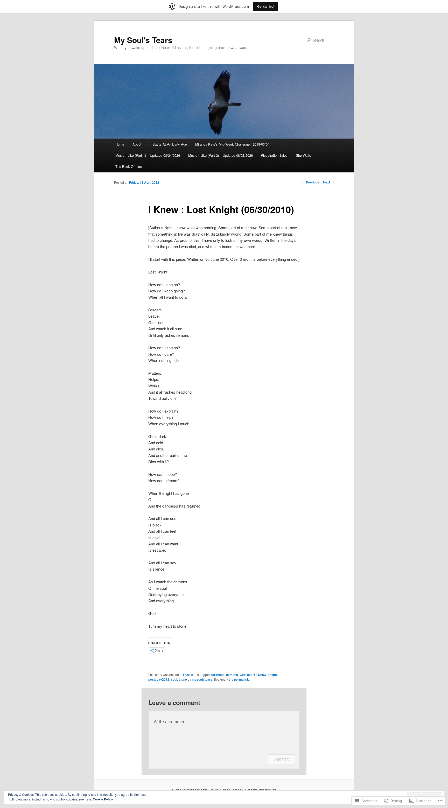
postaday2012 (158, 679)
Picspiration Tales (274, 155)
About (136, 144)
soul (174, 679)
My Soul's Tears (143, 39)
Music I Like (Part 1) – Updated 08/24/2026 (147, 155)
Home (119, 144)
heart (251, 674)
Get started (265, 6)
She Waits (303, 155)
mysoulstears (202, 679)
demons (232, 674)
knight (272, 674)
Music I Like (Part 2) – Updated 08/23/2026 (220, 155)
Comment (282, 759)
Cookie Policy (103, 799)
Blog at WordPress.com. (190, 790)
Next (328, 182)
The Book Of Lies (128, 166)
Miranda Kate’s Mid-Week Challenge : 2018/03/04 (232, 144)
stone (183, 679)
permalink (241, 679)
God (243, 674)
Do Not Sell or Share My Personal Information (242, 790)
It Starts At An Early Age (168, 144)
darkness (218, 674)
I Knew (188, 674)
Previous (310, 182)
